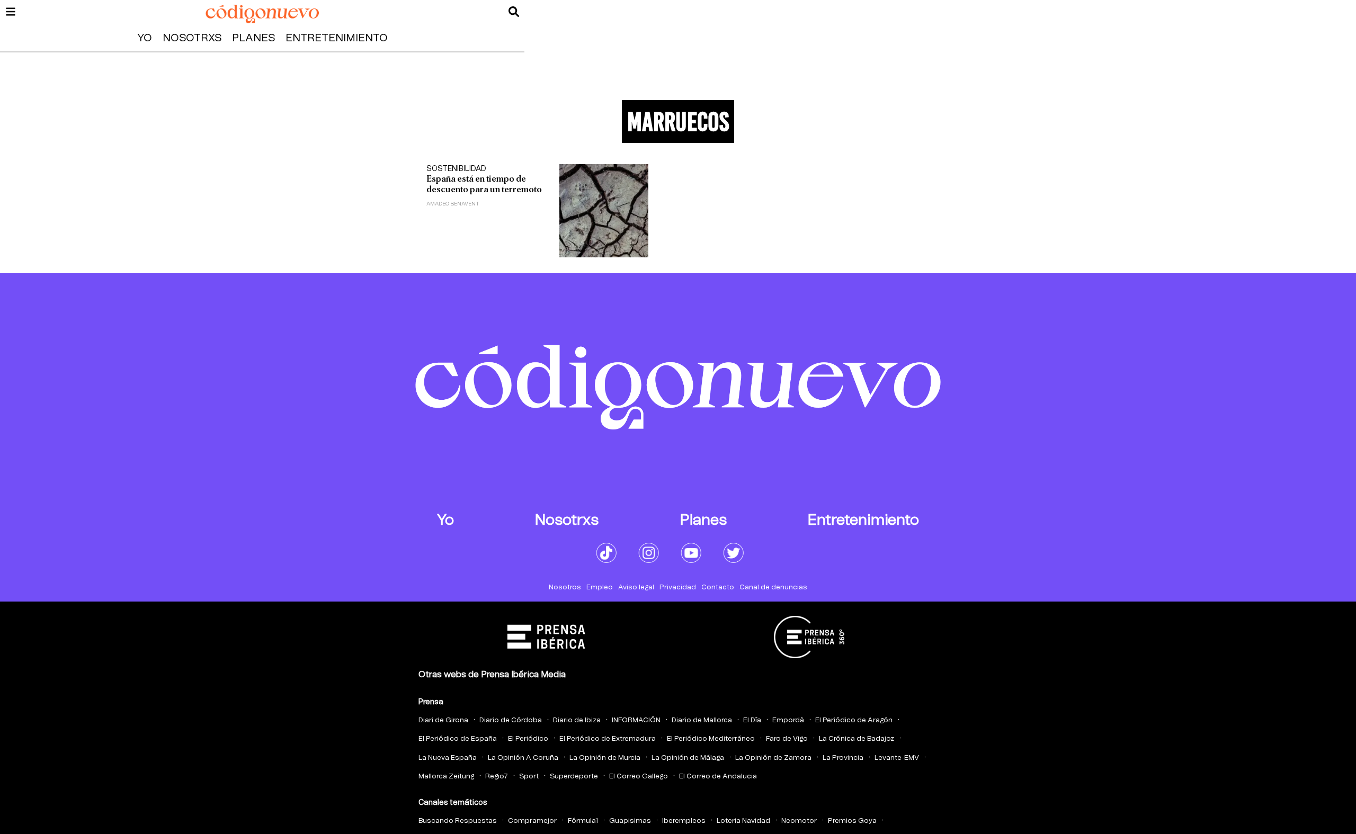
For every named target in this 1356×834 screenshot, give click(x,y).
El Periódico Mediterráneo (711, 739)
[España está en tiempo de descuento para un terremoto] (603, 210)
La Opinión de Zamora (773, 758)
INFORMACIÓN (636, 720)
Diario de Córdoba (510, 720)
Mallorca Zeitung (446, 776)
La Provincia (843, 758)
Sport (529, 776)
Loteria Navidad (743, 821)
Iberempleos (684, 821)
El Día (752, 720)
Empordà (788, 720)
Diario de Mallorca (702, 720)
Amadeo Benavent (452, 204)
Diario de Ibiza (577, 720)
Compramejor (532, 821)
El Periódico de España (457, 739)
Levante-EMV (897, 758)
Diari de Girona (443, 720)
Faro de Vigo (787, 739)
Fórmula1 (583, 821)
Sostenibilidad (456, 169)
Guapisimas (630, 821)
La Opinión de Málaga (688, 758)
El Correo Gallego (638, 776)
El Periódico (528, 739)
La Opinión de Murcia (604, 758)
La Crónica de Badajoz (856, 739)
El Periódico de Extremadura (607, 739)
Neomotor (799, 821)
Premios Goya (852, 821)
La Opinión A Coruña (523, 758)
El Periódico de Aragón (854, 720)
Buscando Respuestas (457, 821)
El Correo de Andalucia (718, 776)
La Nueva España (447, 758)
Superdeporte (574, 776)
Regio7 (496, 776)
